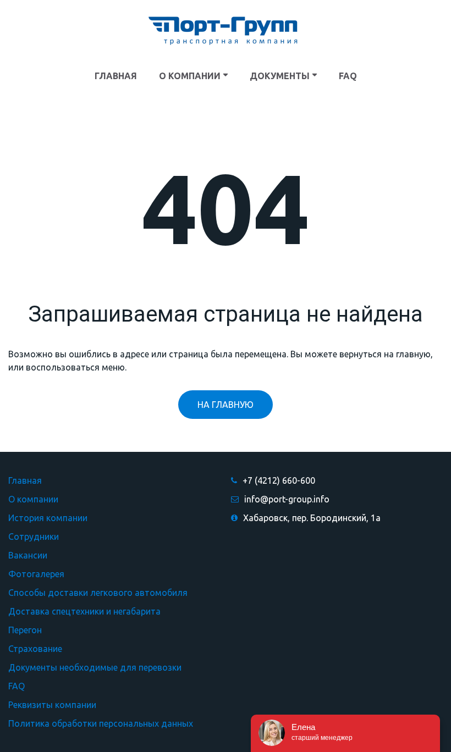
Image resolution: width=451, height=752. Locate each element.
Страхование (35, 649)
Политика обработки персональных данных (100, 723)
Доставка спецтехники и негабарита (84, 611)
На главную (225, 405)
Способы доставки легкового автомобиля (98, 593)
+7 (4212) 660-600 (279, 480)
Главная (25, 480)
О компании (33, 499)
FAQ (16, 686)
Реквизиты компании (52, 705)
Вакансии (27, 555)
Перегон (25, 630)
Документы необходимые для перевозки (95, 667)
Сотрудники (33, 536)
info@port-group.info (286, 499)
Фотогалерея (36, 574)
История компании (47, 518)
